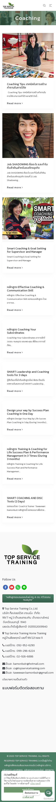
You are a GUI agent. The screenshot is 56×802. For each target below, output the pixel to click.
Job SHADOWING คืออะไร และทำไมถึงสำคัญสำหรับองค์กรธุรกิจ (27, 166)
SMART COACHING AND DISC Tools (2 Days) (25, 499)
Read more (14, 103)
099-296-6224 (26, 651)
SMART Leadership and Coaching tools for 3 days (28, 373)
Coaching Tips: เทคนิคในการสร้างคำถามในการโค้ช (27, 86)
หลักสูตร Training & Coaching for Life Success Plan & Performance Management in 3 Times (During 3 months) (28, 454)
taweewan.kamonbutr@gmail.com (33, 672)
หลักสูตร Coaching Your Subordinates (21, 331)
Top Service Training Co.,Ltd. (21, 608)
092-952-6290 (26, 645)
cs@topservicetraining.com (29, 668)
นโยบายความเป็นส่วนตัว (14, 679)
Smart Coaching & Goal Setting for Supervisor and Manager (26, 250)
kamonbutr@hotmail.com (28, 664)
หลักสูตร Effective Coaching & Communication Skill (25, 288)
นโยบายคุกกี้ (35, 783)
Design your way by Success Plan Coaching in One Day (28, 412)
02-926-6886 (25, 656)
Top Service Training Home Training (25, 633)
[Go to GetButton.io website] (49, 799)
